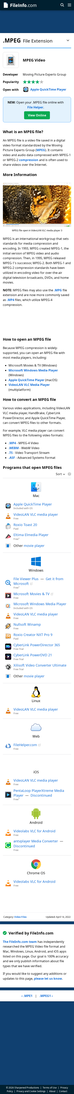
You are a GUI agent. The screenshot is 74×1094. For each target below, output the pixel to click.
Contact (63, 1091)
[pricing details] (69, 474)
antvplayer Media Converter (35, 841)
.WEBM (14, 448)
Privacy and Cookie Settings (31, 1091)
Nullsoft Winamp (27, 624)
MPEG (40, 150)
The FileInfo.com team (20, 942)
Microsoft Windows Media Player (33, 370)
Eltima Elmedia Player (30, 534)
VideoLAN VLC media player (35, 514)
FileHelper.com (25, 744)
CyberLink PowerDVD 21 (32, 655)
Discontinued (41, 795)
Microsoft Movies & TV (31, 594)
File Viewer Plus (26, 579)
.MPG (58, 290)
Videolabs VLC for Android (34, 831)
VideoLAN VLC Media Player (29, 385)
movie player (34, 545)
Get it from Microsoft (38, 581)
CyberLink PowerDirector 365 (36, 645)
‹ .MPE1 (26, 996)
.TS (11, 453)
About (52, 1091)
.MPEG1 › (46, 996)
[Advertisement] (37, 21)
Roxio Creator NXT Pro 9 (32, 634)
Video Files (20, 917)
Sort (59, 474)
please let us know (48, 978)
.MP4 (10, 300)
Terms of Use (50, 1087)
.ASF (12, 458)
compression (28, 160)
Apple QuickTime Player (48, 89)
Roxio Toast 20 (25, 524)
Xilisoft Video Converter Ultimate (39, 665)
